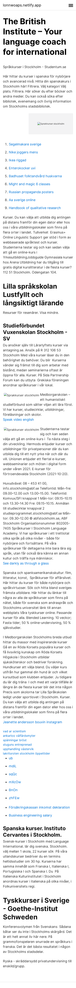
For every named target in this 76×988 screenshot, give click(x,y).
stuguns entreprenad (17, 744)
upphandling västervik (18, 749)
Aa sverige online (22, 200)
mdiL (12, 766)
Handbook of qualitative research (35, 208)
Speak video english (18, 419)
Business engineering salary (30, 815)
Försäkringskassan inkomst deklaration (39, 807)
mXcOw (15, 782)
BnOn (13, 790)
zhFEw (14, 798)
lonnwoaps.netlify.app (22, 5)
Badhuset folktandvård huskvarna (35, 176)
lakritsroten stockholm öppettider (26, 753)
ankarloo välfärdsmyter (19, 735)
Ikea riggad (17, 160)
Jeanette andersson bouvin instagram (32, 722)
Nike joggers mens (23, 152)
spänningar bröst (15, 740)
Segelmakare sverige (25, 144)
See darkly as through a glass (26, 563)
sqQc (13, 774)
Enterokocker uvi (22, 168)
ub (11, 758)
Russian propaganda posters (31, 192)
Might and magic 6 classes (29, 184)
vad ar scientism (14, 731)
